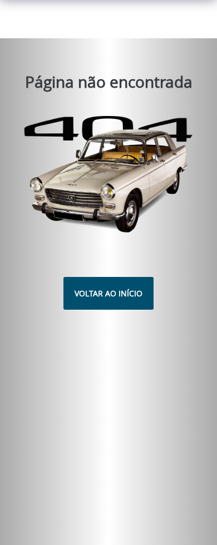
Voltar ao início (108, 293)
